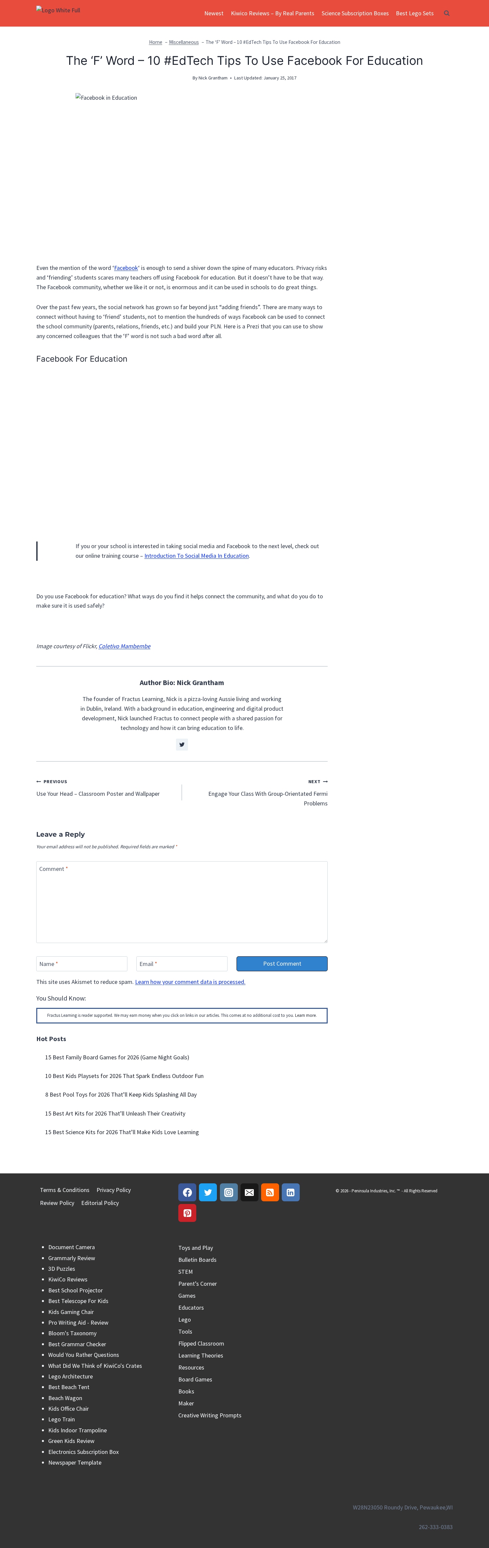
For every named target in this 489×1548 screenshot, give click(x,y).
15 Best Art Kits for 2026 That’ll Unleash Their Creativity (115, 1113)
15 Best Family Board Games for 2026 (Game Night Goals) (117, 1057)
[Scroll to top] (472, 1514)
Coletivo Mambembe (124, 646)
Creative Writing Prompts (210, 1415)
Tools (185, 1331)
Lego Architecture (70, 1376)
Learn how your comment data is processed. (190, 982)
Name (48, 964)
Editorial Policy (100, 1203)
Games (187, 1295)
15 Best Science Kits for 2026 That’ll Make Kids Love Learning (122, 1132)
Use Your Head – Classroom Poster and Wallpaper (98, 787)
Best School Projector (75, 1290)
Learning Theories (200, 1355)
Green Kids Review (71, 1441)
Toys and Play (195, 1247)
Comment (53, 869)
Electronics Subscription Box (83, 1452)
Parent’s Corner (197, 1283)
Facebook (126, 268)
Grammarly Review (71, 1258)
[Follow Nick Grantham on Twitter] (182, 745)
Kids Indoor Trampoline (77, 1430)
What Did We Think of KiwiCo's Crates (95, 1365)
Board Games (195, 1379)
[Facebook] (187, 1192)
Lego (184, 1319)
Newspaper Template (74, 1462)
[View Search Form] (447, 13)
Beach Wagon (65, 1398)
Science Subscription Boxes (355, 13)
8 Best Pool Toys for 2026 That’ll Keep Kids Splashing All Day (121, 1094)
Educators (191, 1307)
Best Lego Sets (415, 13)
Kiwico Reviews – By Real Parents (272, 13)
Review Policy (57, 1203)
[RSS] (270, 1192)
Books (186, 1391)
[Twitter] (208, 1192)
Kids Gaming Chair (71, 1312)
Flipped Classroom (201, 1343)
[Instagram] (229, 1192)
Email (148, 964)
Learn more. (306, 1015)
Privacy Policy (113, 1190)
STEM (185, 1271)
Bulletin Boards (197, 1259)
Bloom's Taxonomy (72, 1333)
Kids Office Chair (68, 1408)
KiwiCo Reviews (67, 1279)
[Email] (249, 1192)
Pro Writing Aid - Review (78, 1322)
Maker (186, 1403)
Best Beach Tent (68, 1387)
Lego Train (61, 1419)
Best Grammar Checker (77, 1344)
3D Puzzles (61, 1268)
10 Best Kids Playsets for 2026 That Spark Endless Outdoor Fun (124, 1076)
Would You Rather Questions (83, 1355)
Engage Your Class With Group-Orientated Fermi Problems (268, 792)
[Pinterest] (187, 1213)
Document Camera (71, 1247)
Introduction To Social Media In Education (196, 555)
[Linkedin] (291, 1192)
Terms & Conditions (64, 1190)
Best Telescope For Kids (78, 1301)
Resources (191, 1367)
